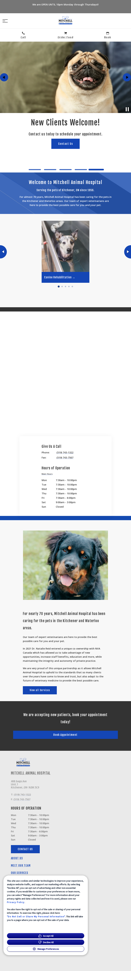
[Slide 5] (96, 169)
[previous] (4, 77)
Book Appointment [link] (65, 734)
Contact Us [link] (65, 160)
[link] (65, 20)
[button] (5, 20)
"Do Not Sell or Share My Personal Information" (36, 916)
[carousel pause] (127, 109)
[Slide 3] (65, 169)
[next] (127, 77)
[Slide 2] (50, 169)
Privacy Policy (16, 902)
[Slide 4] (81, 169)
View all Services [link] (40, 690)
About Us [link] (17, 858)
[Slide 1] (34, 169)
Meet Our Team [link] (21, 865)
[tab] (48, 474)
